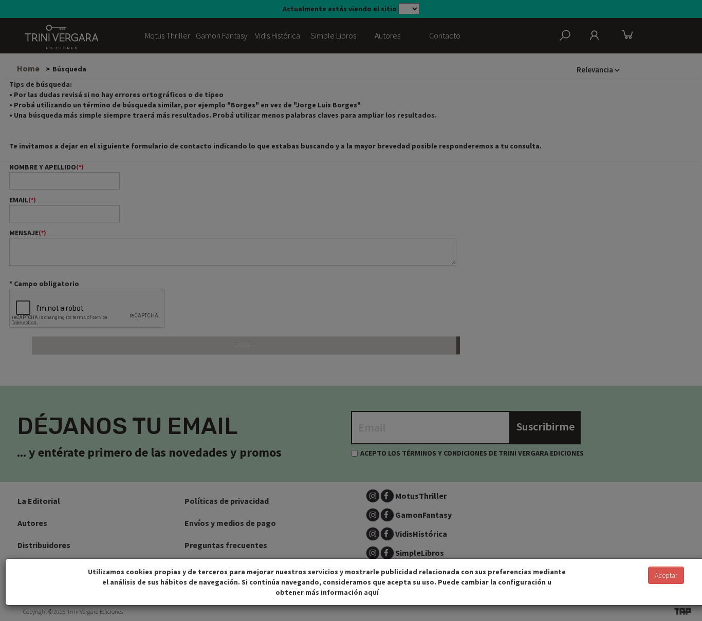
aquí (371, 592)
